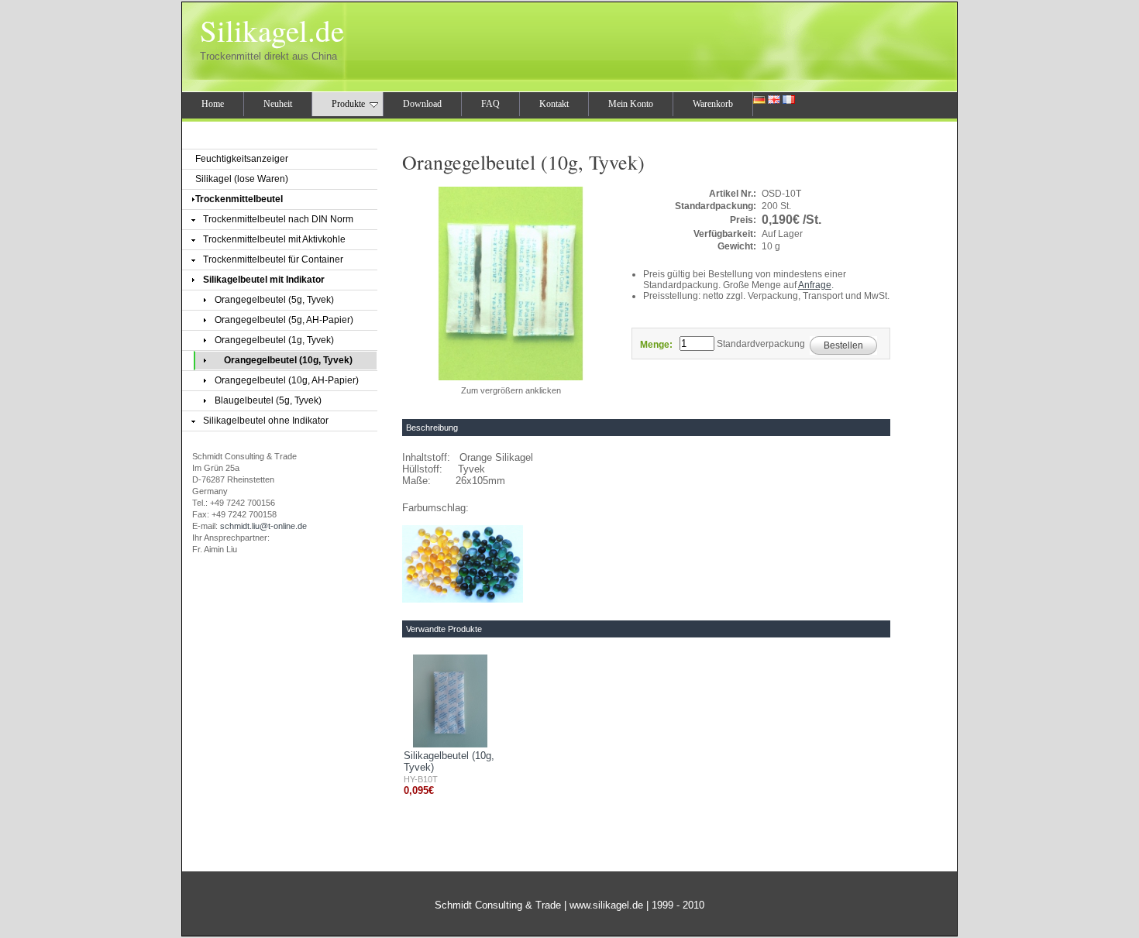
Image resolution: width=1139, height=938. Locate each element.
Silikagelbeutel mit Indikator (264, 279)
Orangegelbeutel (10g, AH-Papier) (287, 380)
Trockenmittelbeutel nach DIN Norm (278, 219)
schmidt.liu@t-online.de (263, 526)
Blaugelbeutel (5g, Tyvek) (268, 400)
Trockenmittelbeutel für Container (273, 259)
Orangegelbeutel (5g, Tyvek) (274, 299)
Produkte (348, 103)
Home (212, 103)
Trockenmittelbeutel (239, 199)
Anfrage (814, 285)
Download (422, 103)
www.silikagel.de (606, 905)
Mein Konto (630, 103)
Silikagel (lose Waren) (241, 179)
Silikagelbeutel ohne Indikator (266, 420)
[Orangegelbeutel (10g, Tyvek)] (510, 379)
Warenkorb (713, 103)
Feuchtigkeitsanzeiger (241, 158)
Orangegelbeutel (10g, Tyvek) (288, 360)
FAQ (490, 103)
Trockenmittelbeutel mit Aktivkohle (274, 239)
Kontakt (554, 103)
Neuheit (277, 103)
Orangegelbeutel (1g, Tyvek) (274, 340)
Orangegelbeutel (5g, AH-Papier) (284, 319)
